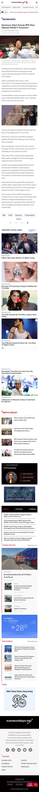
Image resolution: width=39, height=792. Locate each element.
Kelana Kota (16, 7)
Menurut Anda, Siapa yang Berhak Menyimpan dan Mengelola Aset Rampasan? (23, 667)
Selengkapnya (32, 545)
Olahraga (6, 763)
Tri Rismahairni (30, 215)
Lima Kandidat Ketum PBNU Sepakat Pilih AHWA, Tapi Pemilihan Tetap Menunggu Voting (19, 521)
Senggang (25, 767)
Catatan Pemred (27, 7)
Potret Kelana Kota (29, 763)
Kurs (3, 770)
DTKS (10, 215)
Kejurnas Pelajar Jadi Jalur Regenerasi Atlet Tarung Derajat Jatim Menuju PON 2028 (18, 539)
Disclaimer (19, 784)
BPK (4, 215)
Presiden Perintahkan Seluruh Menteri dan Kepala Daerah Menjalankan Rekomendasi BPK (24, 452)
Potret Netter (7, 767)
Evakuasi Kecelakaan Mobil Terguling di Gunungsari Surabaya (23, 587)
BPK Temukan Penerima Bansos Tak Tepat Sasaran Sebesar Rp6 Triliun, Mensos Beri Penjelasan (25, 441)
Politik (24, 760)
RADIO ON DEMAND (28, 477)
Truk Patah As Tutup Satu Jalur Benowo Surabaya (24, 599)
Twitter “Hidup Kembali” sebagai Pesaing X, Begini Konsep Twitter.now (18, 515)
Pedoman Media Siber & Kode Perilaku (19, 782)
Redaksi (10, 784)
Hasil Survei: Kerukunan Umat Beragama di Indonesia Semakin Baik (25, 649)
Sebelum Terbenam (20, 608)
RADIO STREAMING (28, 474)
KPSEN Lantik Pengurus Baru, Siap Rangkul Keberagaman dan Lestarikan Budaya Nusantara (19, 527)
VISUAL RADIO (26, 480)
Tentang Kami (6, 7)
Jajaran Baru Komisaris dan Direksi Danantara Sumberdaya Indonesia (25, 676)
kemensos (18, 215)
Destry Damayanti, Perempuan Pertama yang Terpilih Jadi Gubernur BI (24, 658)
